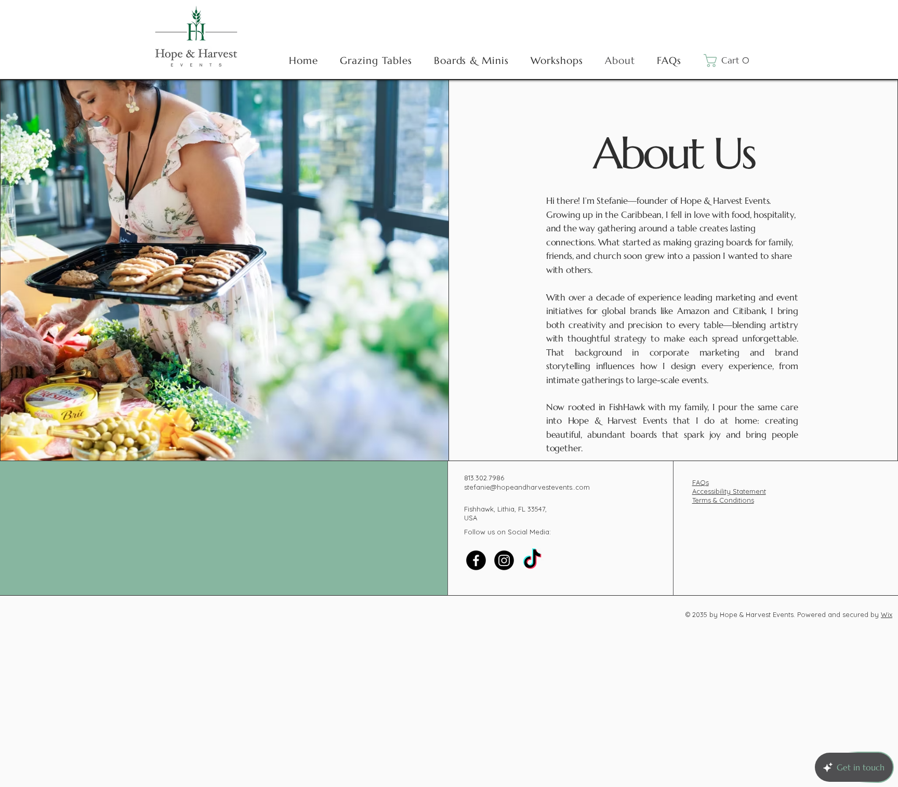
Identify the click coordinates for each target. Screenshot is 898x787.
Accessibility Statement (729, 491)
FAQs (700, 482)
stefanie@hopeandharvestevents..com (527, 487)
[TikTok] (532, 560)
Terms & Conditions (723, 500)
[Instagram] (504, 560)
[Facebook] (476, 560)
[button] (729, 60)
